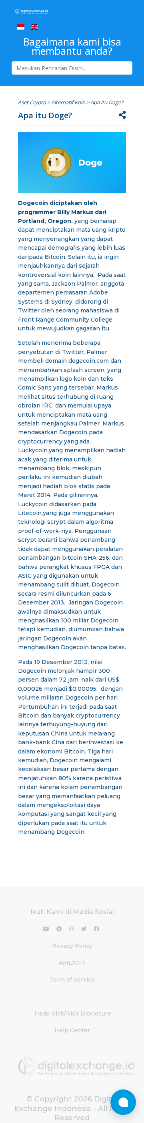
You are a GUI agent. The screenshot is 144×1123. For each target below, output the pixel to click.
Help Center (72, 1030)
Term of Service (72, 979)
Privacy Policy (72, 946)
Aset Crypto (32, 102)
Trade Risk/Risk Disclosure (72, 1013)
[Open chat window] (123, 1102)
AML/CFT (72, 962)
